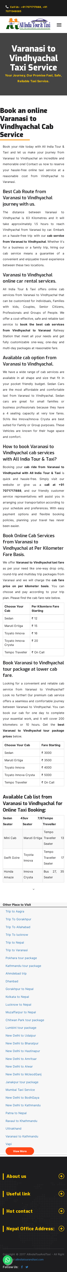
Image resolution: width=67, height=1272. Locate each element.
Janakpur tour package (22, 1082)
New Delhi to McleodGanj (24, 1074)
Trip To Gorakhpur (18, 919)
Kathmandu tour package (23, 966)
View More (20, 1151)
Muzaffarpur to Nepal (21, 1012)
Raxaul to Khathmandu (21, 1121)
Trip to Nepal (15, 942)
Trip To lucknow (17, 934)
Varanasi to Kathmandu (22, 1136)
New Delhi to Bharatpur (22, 1043)
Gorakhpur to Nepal (20, 989)
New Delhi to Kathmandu (23, 1105)
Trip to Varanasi (17, 950)
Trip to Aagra (15, 911)
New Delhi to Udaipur (21, 1035)
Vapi (9, 1144)
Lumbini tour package (21, 1027)
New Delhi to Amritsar (21, 1059)
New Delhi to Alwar (19, 1066)
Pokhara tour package (21, 958)
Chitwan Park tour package (25, 1020)
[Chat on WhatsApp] (7, 1260)
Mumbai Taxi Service (20, 1090)
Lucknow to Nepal (18, 1004)
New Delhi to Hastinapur (23, 1051)
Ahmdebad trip (16, 973)
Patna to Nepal (16, 1113)
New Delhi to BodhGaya (22, 1097)
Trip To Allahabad (18, 927)
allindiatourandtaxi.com (29, 1259)
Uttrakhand (13, 1128)
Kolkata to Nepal (17, 997)
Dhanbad (12, 981)
